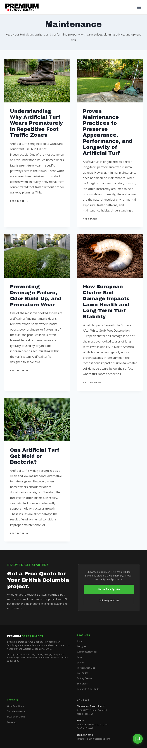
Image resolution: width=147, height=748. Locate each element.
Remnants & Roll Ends (88, 689)
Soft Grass (82, 683)
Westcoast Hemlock (87, 651)
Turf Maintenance (16, 711)
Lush (79, 657)
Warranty (11, 722)
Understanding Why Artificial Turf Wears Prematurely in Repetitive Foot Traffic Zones (36, 123)
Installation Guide (16, 716)
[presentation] (37, 80)
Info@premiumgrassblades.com (93, 738)
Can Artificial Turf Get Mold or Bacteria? (35, 456)
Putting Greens (84, 678)
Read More (19, 201)
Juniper (80, 662)
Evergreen (82, 646)
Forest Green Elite (86, 667)
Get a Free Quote (109, 589)
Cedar (80, 641)
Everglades (82, 672)
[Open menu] (139, 7)
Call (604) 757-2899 (109, 600)
